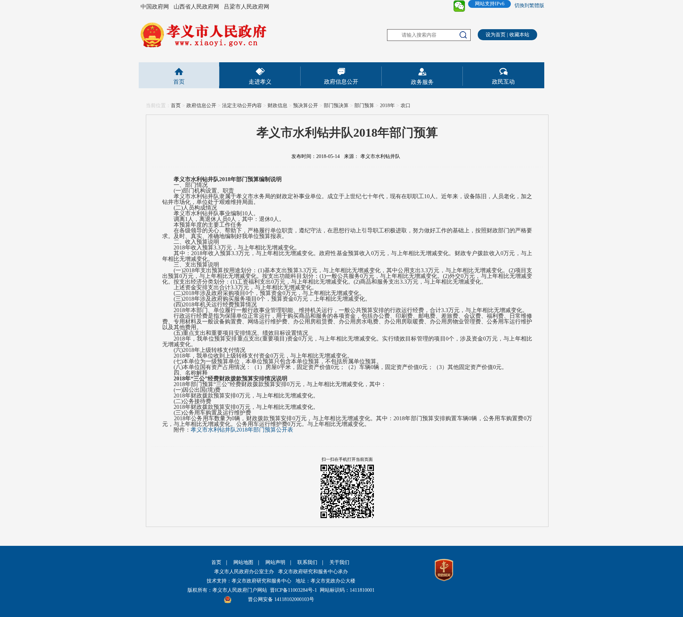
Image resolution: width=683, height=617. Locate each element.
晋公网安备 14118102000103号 (281, 599)
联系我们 (307, 562)
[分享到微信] (459, 6)
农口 (406, 105)
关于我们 (339, 562)
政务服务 (422, 82)
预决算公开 (305, 105)
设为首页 (495, 34)
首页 (179, 82)
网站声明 (275, 562)
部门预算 (364, 105)
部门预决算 (336, 105)
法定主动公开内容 (242, 105)
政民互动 (503, 82)
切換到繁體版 (529, 5)
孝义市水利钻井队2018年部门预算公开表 (242, 430)
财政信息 (277, 105)
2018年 (387, 105)
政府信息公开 (341, 82)
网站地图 (243, 562)
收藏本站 (519, 34)
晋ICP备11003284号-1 (293, 590)
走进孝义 (260, 82)
